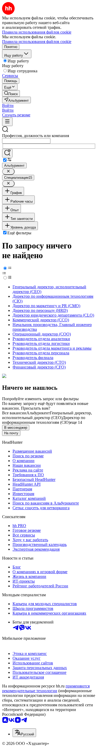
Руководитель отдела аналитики (41, 339)
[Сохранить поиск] (7, 153)
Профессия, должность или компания (35, 135)
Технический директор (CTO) (39, 362)
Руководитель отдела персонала (41, 353)
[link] (11, 93)
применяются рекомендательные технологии (46, 688)
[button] (8, 105)
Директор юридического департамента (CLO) (53, 315)
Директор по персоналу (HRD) (40, 310)
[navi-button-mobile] (7, 121)
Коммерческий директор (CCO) (41, 320)
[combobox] (26, 141)
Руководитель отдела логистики (41, 343)
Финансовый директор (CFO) (39, 367)
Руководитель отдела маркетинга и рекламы (52, 348)
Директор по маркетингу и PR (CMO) (46, 305)
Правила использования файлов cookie (36, 41)
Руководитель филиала (33, 357)
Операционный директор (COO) (42, 334)
